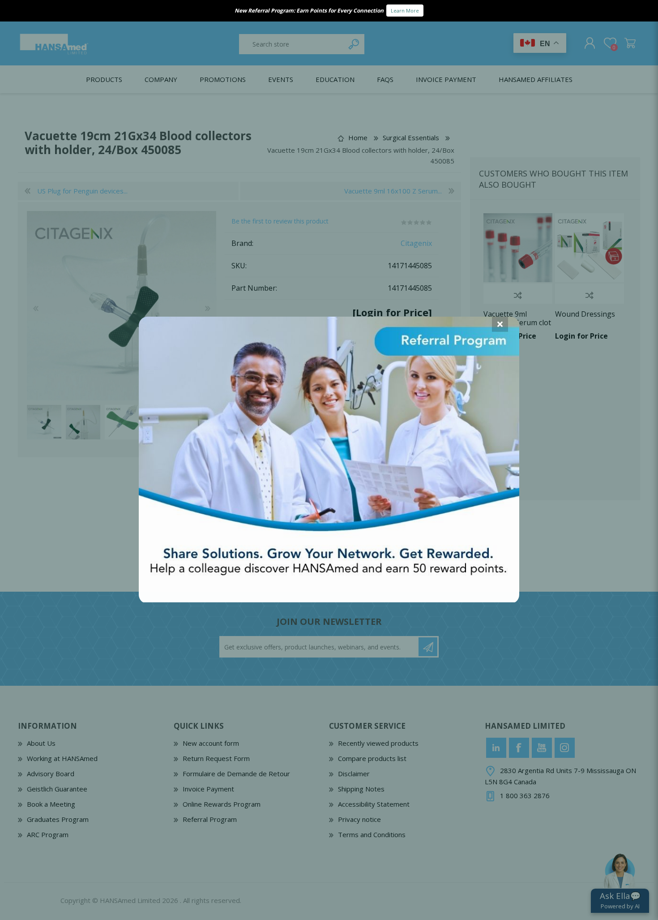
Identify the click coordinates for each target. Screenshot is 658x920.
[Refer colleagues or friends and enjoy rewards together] (329, 599)
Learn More (405, 10)
